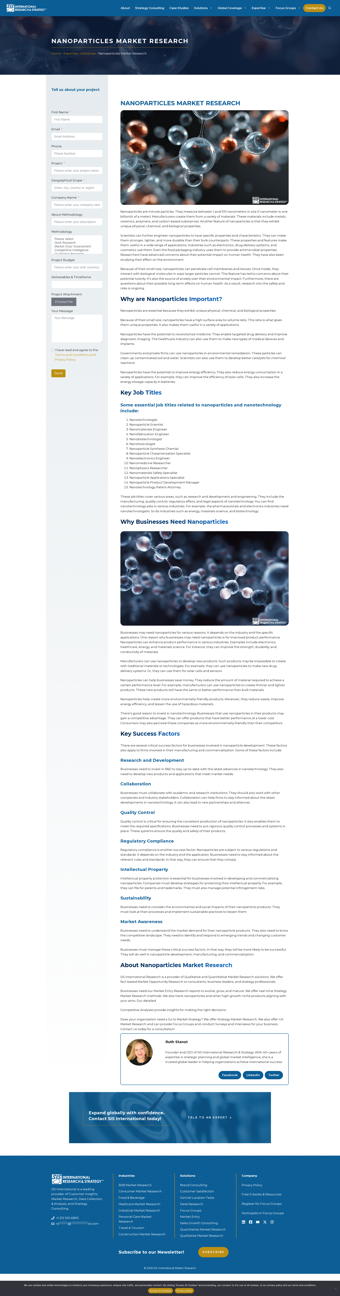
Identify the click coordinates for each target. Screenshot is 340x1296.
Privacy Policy (252, 1185)
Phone (56, 146)
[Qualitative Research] (77, 254)
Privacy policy (184, 1290)
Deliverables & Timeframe (71, 277)
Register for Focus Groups (262, 1203)
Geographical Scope (66, 180)
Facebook (230, 1075)
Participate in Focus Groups (263, 1213)
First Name (59, 112)
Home (56, 53)
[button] (330, 8)
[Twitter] (265, 1222)
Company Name (64, 197)
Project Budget (63, 260)
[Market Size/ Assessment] (77, 246)
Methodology (61, 231)
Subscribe (213, 1252)
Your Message (62, 311)
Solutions (201, 8)
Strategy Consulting (149, 8)
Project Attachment (66, 294)
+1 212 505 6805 (67, 1218)
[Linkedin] (243, 1222)
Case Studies (179, 8)
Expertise (259, 8)
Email (55, 129)
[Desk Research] (77, 243)
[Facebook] (250, 1222)
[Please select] (77, 239)
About (125, 8)
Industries (88, 53)
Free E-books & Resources (262, 1194)
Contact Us (314, 8)
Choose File (64, 302)
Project (56, 163)
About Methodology (66, 214)
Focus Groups (286, 8)
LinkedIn (253, 1075)
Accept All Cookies (160, 1290)
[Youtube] (257, 1222)
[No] (335, 1288)
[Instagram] (272, 1222)
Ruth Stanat (176, 1042)
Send (58, 373)
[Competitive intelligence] (77, 250)
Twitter (273, 1075)
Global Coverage (230, 8)
